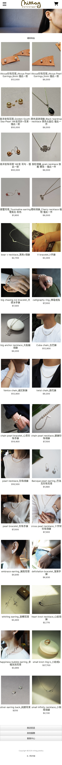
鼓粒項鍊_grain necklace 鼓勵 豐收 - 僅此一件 (46, 165)
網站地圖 (32, 756)
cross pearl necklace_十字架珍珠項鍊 (46, 527)
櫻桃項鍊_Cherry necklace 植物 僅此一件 (46, 210)
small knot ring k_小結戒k (46, 662)
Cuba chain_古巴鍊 (46, 345)
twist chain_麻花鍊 (46, 390)
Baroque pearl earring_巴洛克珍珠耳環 (46, 482)
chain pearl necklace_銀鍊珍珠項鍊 (46, 437)
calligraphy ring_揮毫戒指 (46, 300)
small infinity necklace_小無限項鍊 (46, 708)
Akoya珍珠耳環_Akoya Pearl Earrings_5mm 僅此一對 (46, 74)
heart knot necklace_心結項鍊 (46, 618)
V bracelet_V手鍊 (46, 254)
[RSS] (27, 756)
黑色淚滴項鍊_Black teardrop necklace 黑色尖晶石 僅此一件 (46, 121)
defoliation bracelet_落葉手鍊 (46, 572)
